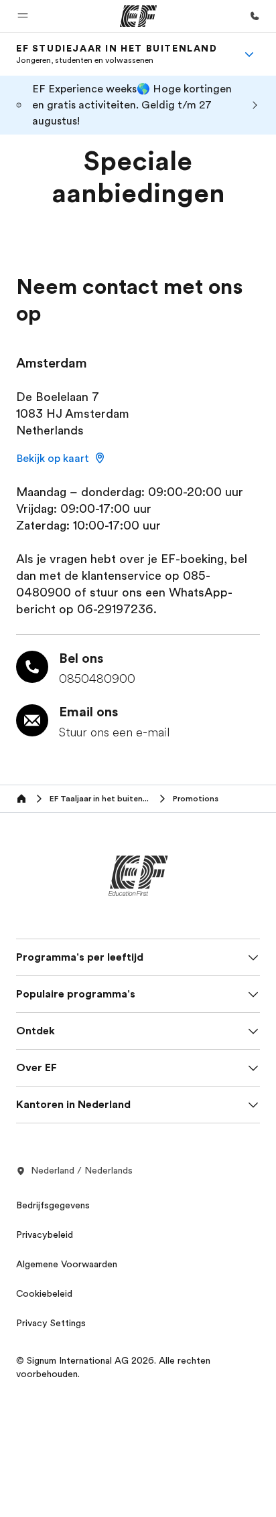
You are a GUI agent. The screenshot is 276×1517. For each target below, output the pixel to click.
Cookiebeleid (44, 1293)
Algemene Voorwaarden (66, 1264)
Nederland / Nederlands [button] (82, 1170)
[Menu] (249, 54)
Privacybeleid (44, 1234)
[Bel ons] (254, 16)
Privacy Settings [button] (51, 1323)
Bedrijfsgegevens (53, 1205)
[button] (22, 16)
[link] (117, 54)
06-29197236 (115, 609)
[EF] (138, 16)
